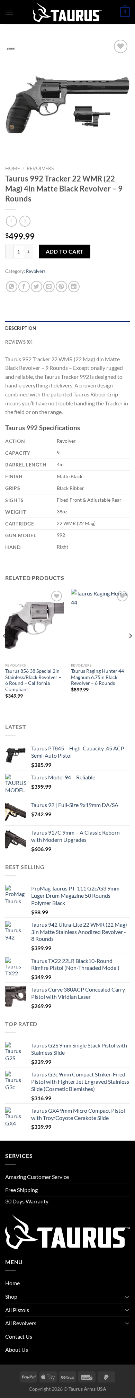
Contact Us (18, 1336)
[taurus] (67, 12)
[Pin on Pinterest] (61, 286)
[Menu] (9, 11)
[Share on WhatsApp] (11, 286)
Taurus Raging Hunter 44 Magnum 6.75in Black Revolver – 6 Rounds (97, 677)
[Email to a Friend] (49, 286)
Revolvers (40, 168)
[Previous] (4, 649)
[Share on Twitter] (36, 286)
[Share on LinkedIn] (74, 286)
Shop (11, 1296)
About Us (16, 1349)
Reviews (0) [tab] (19, 342)
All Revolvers (20, 1323)
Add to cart (65, 251)
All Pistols (17, 1310)
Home (12, 168)
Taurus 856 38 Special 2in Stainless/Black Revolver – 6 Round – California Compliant (33, 680)
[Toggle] (127, 1296)
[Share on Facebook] (24, 286)
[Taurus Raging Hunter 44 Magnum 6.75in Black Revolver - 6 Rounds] (100, 624)
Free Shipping (21, 1190)
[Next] (130, 649)
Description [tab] (20, 328)
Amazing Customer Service (37, 1176)
